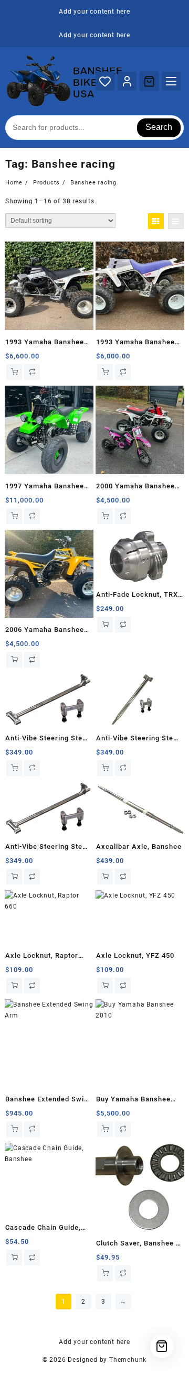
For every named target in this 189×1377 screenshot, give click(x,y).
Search (158, 127)
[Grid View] (156, 221)
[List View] (176, 221)
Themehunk (127, 1359)
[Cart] (149, 81)
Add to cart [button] (14, 372)
